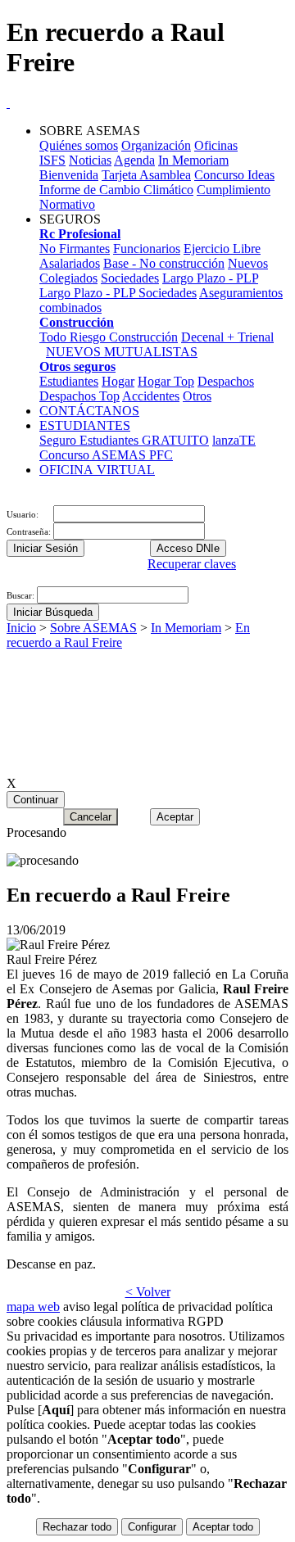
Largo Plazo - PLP (210, 278)
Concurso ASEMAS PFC (106, 455)
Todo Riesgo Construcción (108, 337)
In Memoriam (193, 160)
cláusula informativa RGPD (152, 1321)
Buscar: (22, 595)
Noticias (90, 160)
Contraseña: (30, 531)
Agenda (134, 160)
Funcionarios (146, 248)
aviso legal (90, 1307)
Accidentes (150, 396)
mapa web (33, 1307)
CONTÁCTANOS (89, 411)
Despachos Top (79, 396)
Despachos (225, 381)
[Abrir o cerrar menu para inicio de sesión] (8, 497)
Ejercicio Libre (222, 248)
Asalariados (69, 263)
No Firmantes (74, 248)
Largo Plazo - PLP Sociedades (118, 293)
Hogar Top (166, 381)
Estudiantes (68, 381)
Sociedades (130, 278)
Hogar (118, 381)
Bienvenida (68, 175)
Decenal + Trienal (227, 337)
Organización (156, 145)
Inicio (21, 628)
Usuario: (24, 514)
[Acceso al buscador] (14, 497)
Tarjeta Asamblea (146, 175)
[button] (8, 579)
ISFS (52, 160)
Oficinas (216, 145)
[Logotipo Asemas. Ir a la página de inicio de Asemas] (8, 103)
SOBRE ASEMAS (89, 131)
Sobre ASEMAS (93, 628)
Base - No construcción (164, 263)
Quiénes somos (78, 145)
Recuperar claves (192, 564)
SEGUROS (70, 219)
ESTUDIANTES (84, 425)
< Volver (147, 1292)
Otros (197, 396)
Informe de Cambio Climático (116, 190)
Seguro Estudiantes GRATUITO (124, 440)
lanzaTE (234, 440)
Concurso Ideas (234, 175)
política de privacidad (176, 1307)
